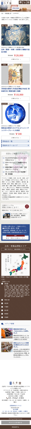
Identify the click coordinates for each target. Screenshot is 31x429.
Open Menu (28, 2)
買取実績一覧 (8, 13)
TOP (2, 13)
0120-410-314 (12, 228)
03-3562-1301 (16, 398)
